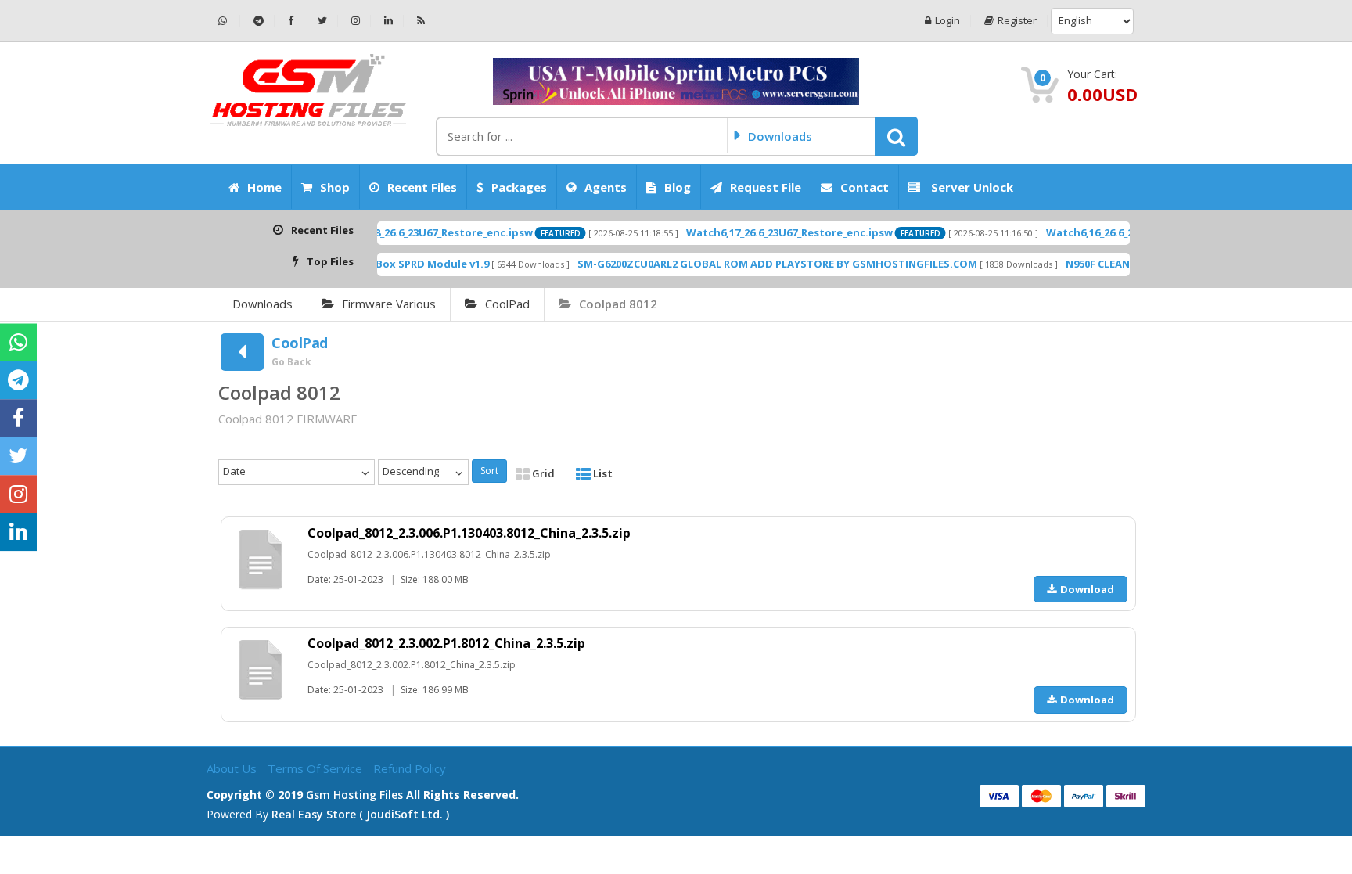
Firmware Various (389, 303)
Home (264, 187)
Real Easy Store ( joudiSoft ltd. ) (360, 814)
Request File (765, 187)
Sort (489, 470)
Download (1087, 589)
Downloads (262, 303)
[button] (896, 136)
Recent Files (422, 187)
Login (947, 21)
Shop (335, 187)
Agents (605, 187)
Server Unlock (970, 187)
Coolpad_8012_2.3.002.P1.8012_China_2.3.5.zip (446, 643)
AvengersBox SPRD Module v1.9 (379, 264)
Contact (864, 187)
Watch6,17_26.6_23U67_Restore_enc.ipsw (761, 232)
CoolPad (507, 303)
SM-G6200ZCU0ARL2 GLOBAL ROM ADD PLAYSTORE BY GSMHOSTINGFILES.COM (749, 264)
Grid (542, 473)
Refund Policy (409, 768)
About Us (233, 768)
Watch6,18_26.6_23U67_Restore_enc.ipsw (401, 232)
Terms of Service (316, 768)
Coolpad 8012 (618, 303)
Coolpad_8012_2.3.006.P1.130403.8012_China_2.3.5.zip (469, 532)
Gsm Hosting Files (354, 794)
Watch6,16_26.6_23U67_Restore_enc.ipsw (1121, 232)
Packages (519, 187)
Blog (677, 187)
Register (1017, 21)
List (602, 473)
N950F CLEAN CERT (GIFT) (1099, 264)
